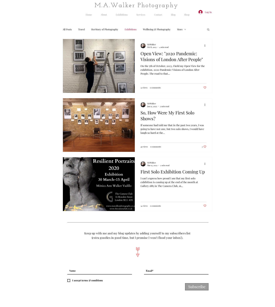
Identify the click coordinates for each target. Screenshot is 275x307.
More (180, 29)
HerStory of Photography (104, 29)
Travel (81, 29)
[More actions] (206, 46)
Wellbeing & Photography (157, 29)
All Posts (67, 29)
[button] (208, 29)
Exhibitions (131, 29)
